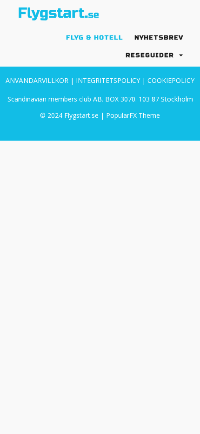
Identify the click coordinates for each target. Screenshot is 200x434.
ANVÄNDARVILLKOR (37, 80)
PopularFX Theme (133, 115)
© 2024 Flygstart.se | (73, 115)
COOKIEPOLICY (170, 80)
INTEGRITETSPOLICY (108, 80)
